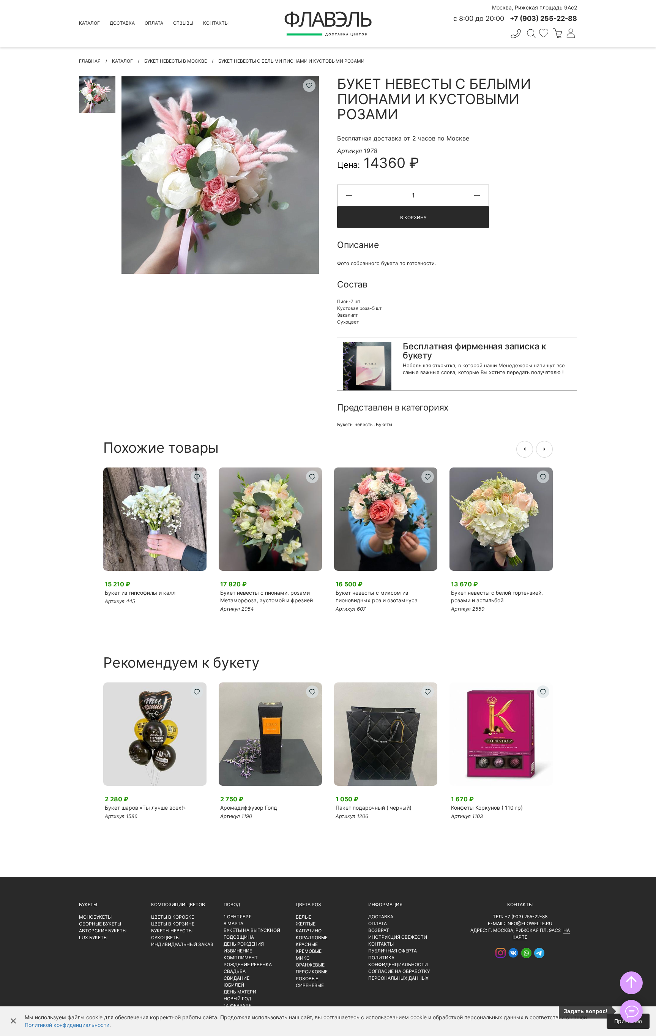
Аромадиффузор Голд (248, 807)
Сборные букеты (100, 924)
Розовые (307, 978)
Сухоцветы (165, 937)
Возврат (378, 930)
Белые (303, 917)
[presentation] (524, 449)
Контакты (216, 23)
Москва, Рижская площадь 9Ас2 (534, 7)
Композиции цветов (178, 904)
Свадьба (235, 971)
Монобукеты (95, 917)
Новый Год (237, 998)
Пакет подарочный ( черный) (374, 807)
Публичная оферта (392, 951)
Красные (307, 944)
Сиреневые (310, 985)
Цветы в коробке (172, 917)
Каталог (89, 23)
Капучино (309, 930)
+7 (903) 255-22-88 (526, 916)
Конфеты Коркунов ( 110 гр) (487, 807)
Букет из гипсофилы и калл (140, 592)
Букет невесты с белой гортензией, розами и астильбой (497, 596)
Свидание (236, 978)
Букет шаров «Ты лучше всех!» (145, 807)
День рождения (244, 944)
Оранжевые (310, 965)
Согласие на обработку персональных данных (399, 974)
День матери (240, 992)
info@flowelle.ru (529, 923)
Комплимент (241, 957)
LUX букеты (93, 937)
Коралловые (312, 937)
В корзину (413, 217)
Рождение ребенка (248, 964)
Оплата (154, 23)
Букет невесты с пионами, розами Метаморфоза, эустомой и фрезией (266, 596)
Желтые (305, 924)
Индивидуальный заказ (182, 944)
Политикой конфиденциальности (67, 1025)
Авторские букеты (102, 930)
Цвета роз (308, 904)
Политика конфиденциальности (398, 961)
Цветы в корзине (172, 924)
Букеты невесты (355, 424)
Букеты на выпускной (252, 930)
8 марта (233, 923)
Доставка (122, 23)
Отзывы (183, 23)
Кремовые (309, 951)
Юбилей (234, 985)
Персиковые (312, 971)
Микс (303, 958)
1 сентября (238, 916)
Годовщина (239, 937)
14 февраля (238, 1005)
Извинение (238, 951)
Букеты (384, 424)
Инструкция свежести (397, 937)
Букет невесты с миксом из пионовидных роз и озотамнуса (377, 596)
